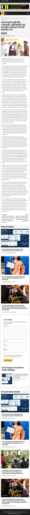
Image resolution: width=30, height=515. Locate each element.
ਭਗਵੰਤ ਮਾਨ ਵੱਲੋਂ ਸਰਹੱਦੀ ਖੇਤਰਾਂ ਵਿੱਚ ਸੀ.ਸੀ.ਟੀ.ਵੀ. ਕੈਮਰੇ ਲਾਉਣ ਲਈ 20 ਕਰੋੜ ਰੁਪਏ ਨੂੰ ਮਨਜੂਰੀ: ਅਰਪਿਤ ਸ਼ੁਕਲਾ (22, 218)
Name (5, 341)
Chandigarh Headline (13, 367)
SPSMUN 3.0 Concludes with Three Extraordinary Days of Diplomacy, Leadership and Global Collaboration (12, 472)
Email (5, 345)
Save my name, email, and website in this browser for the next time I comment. (13, 356)
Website (5, 349)
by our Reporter (11, 35)
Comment (6, 325)
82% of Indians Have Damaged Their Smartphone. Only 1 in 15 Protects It (12, 250)
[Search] (28, 13)
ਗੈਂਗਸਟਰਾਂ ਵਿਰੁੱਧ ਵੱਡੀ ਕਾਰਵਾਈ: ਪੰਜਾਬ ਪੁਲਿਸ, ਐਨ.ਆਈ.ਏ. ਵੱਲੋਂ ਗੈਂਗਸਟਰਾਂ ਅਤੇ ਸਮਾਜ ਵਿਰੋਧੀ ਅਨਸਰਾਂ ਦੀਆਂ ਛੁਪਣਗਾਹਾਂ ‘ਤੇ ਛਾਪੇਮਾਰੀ (8, 218)
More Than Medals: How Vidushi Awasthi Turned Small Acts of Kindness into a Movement (13, 278)
